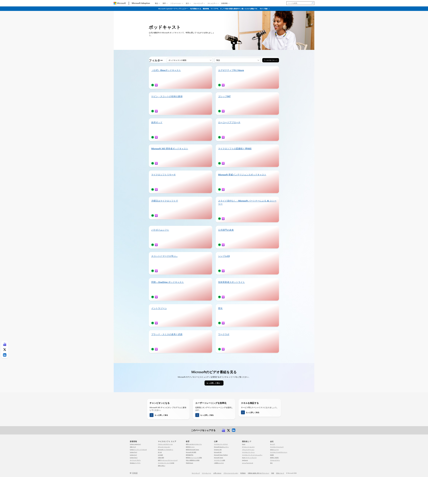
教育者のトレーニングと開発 (194, 457)
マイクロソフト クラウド (221, 444)
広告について (280, 473)
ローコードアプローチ (229, 122)
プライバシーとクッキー (230, 473)
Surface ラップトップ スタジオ (138, 449)
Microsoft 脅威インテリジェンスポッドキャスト (242, 174)
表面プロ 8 (133, 447)
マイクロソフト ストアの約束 (166, 463)
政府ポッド (156, 122)
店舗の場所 (161, 457)
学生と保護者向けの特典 (192, 460)
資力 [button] (188, 3)
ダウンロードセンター (164, 447)
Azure (243, 444)
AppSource (245, 460)
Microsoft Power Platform (221, 455)
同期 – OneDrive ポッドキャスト (167, 281)
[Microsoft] (119, 3)
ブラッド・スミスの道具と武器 (166, 334)
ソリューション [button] (176, 3)
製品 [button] (157, 3)
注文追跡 (160, 455)
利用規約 (243, 473)
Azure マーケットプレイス (249, 457)
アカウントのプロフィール (165, 444)
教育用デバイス (190, 447)
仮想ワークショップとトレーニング (168, 460)
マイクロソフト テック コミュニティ (252, 455)
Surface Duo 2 (133, 457)
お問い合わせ (217, 473)
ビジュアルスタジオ (247, 463)
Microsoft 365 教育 (191, 452)
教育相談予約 (189, 455)
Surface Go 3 (133, 455)
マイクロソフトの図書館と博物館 (235, 148)
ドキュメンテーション (248, 449)
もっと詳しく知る (161, 415)
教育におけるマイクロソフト (194, 444)
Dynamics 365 (218, 449)
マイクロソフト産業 (219, 460)
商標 (272, 473)
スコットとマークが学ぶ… (164, 255)
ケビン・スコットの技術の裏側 (166, 96)
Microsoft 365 (217, 452)
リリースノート (206, 473)
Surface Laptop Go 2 (135, 444)
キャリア (272, 444)
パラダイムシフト (160, 229)
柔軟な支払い (161, 465)
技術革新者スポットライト (231, 281)
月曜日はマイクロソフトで (164, 200)
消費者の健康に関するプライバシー (258, 473)
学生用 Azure (189, 463)
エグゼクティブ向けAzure (231, 70)
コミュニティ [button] (213, 3)
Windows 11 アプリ (135, 463)
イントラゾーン (159, 308)
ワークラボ (223, 334)
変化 (220, 308)
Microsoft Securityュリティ (221, 447)
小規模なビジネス (219, 463)
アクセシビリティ (275, 460)
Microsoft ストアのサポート (165, 449)
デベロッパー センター (248, 447)
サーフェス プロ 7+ (135, 460)
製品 (218, 60)
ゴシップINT (224, 96)
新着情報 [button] (225, 3)
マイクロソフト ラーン (248, 452)
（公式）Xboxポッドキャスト (166, 70)
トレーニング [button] (199, 3)
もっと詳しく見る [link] (213, 383)
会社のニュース (274, 449)
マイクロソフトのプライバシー (278, 452)
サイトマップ (196, 473)
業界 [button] (165, 3)
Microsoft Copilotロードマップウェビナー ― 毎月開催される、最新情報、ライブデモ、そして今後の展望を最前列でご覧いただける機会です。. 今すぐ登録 (213, 9)
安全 (271, 463)
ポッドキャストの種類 (177, 60)
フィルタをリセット (271, 60)
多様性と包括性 (274, 457)
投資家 (272, 455)
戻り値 (160, 452)
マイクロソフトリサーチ (163, 174)
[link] (223, 430)
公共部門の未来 (226, 229)
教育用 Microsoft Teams (192, 449)
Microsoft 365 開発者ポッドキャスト (169, 148)
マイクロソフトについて (277, 447)
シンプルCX (224, 255)
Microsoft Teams (218, 457)
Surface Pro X (133, 452)
